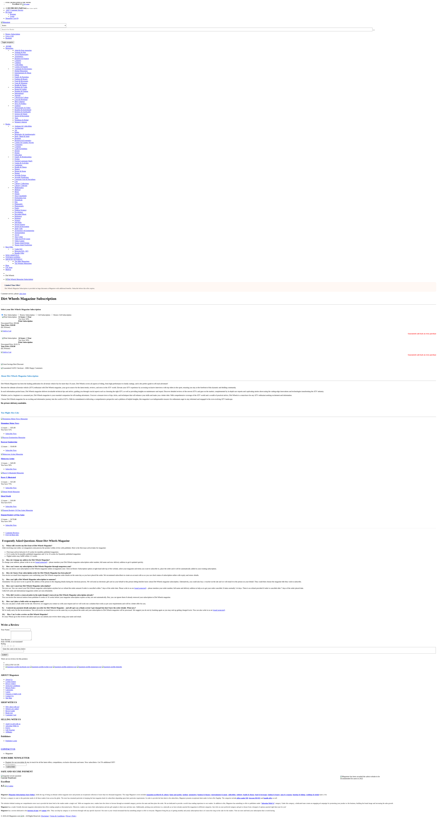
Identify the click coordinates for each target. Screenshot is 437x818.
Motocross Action (7, 459)
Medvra (8, 270)
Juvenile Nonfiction (22, 177)
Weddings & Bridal (21, 120)
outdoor (185, 795)
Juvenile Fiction (20, 175)
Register (13, 14)
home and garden (176, 795)
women (44, 811)
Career (7, 692)
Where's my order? (12, 709)
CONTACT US (8, 749)
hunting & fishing (299, 795)
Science (17, 220)
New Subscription (10, 315)
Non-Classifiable (21, 196)
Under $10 (18, 249)
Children (18, 63)
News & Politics (20, 104)
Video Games (19, 241)
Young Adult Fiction (22, 243)
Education (18, 155)
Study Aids (19, 229)
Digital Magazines (21, 71)
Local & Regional (21, 99)
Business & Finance (22, 59)
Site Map (8, 698)
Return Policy (10, 688)
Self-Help (18, 222)
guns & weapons (286, 795)
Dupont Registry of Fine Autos (12, 515)
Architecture (19, 128)
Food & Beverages (21, 81)
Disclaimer (45, 816)
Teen (16, 118)
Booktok (8, 38)
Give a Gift (9, 36)
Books (8, 124)
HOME (8, 46)
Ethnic (17, 75)
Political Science (20, 210)
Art (16, 130)
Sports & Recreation (22, 116)
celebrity (239, 795)
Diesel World (6, 496)
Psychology (19, 212)
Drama (17, 153)
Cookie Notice (10, 682)
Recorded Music (20, 214)
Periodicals (18, 200)
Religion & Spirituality (23, 112)
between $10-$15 (254, 798)
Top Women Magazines (23, 263)
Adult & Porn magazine (23, 50)
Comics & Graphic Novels (24, 143)
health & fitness (248, 795)
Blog (7, 265)
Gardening (18, 165)
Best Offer (9, 247)
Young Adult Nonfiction (23, 245)
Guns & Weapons (21, 83)
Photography (19, 206)
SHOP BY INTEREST (14, 259)
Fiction (17, 159)
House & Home (20, 171)
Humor (17, 173)
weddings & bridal (312, 795)
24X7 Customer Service (14, 10)
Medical (17, 190)
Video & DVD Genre (22, 239)
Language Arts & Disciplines (25, 179)
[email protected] (41, 562)
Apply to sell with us (12, 724)
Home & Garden (21, 89)
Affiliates (8, 732)
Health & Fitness (21, 85)
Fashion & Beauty (21, 79)
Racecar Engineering (9, 442)
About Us (9, 680)
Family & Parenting (22, 77)
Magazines (9, 48)
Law (16, 181)
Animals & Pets (20, 52)
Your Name (5, 630)
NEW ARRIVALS (12, 255)
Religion (18, 218)
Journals (17, 95)
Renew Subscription (12, 34)
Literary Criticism (21, 186)
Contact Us (9, 696)
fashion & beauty (274, 795)
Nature (17, 194)
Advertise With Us (12, 726)
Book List (9, 713)
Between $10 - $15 (21, 251)
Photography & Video (22, 108)
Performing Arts (20, 198)
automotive (193, 795)
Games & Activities (22, 163)
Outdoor (18, 106)
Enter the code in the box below (14, 649)
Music (17, 192)
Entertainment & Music (23, 73)
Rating (3, 644)
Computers (18, 145)
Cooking (18, 147)
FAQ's (7, 728)
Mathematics (19, 188)
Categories (9, 690)
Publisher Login (11, 741)
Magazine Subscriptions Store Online (21, 795)
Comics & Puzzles (21, 67)
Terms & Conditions (12, 686)
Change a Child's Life (13, 694)
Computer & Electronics (23, 69)
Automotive (19, 56)
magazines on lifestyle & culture (158, 795)
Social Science (20, 224)
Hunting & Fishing (21, 91)
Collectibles (19, 65)
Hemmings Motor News (10, 423)
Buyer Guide (10, 711)
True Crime (19, 237)
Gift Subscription (43, 315)
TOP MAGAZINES (12, 257)
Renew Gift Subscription (62, 315)
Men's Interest (20, 102)
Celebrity (18, 61)
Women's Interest (21, 122)
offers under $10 (242, 798)
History (17, 169)
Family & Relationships (23, 157)
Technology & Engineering (24, 231)
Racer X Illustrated (8, 477)
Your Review (5, 640)
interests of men (32, 811)
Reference (18, 216)
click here (22, 294)
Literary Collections (22, 183)
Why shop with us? (12, 707)
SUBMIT (5, 655)
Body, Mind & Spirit (22, 136)
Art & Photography (21, 54)
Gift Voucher (10, 730)
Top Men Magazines (22, 261)
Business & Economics (23, 140)
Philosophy (19, 204)
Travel (17, 235)
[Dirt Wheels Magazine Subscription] (19, 279)
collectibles (232, 795)
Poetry (17, 208)
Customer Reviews (12, 533)
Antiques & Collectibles (23, 126)
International (19, 93)
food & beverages (261, 795)
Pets (16, 202)
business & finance (203, 795)
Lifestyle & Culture (21, 97)
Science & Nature (21, 114)
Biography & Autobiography (25, 134)
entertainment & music (219, 795)
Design (17, 151)
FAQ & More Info (12, 535)
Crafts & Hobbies (21, 149)
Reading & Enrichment (23, 110)
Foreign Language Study (23, 161)
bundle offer (268, 798)
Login (12, 16)
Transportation (20, 233)
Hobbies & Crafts (21, 87)
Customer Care (10, 715)
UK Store (8, 267)
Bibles (17, 132)
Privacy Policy (10, 684)
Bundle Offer (19, 253)
